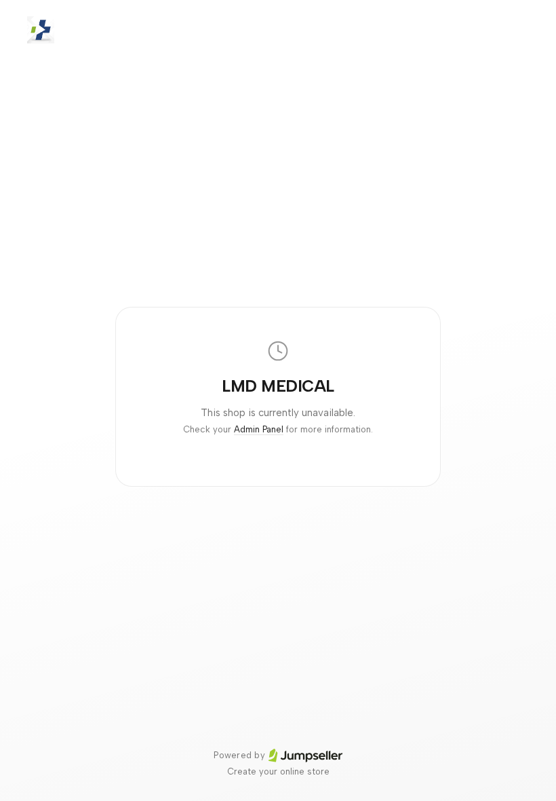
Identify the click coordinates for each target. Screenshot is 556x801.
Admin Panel (258, 429)
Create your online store (278, 771)
